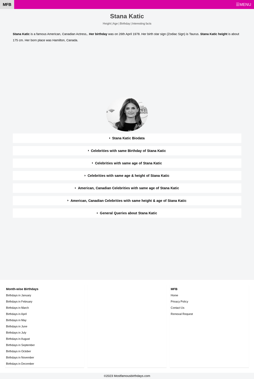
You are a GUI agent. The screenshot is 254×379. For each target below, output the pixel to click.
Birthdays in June (16, 326)
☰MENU (243, 4)
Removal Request (182, 313)
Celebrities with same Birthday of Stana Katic (128, 151)
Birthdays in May (16, 320)
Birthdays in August (18, 338)
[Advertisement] (116, 70)
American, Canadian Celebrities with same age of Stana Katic (128, 188)
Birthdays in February (19, 301)
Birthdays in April (16, 313)
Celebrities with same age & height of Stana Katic (128, 175)
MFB (7, 4)
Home (174, 295)
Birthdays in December (20, 363)
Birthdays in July (16, 332)
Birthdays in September (20, 345)
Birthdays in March (17, 307)
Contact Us (177, 307)
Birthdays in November (20, 357)
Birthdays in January (18, 295)
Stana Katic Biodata (128, 138)
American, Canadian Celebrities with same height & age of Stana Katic (128, 201)
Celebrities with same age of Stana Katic (128, 163)
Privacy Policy (179, 301)
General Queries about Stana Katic (128, 213)
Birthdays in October (18, 351)
